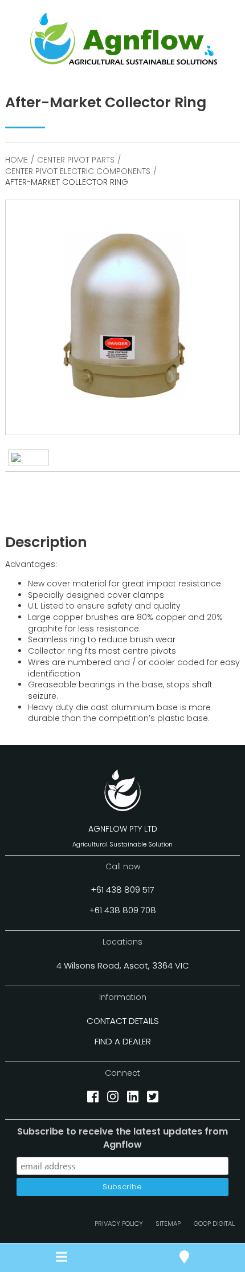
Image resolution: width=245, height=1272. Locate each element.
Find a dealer (123, 1041)
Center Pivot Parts (76, 159)
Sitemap (168, 1223)
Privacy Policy (119, 1223)
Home (16, 159)
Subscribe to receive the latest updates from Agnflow (122, 1138)
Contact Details (123, 1021)
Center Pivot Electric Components (77, 171)
